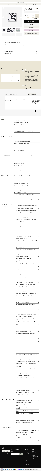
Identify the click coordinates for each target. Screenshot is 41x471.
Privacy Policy (27, 464)
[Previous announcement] (1, 1)
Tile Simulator (31, 30)
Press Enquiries (27, 453)
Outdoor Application (35, 456)
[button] (3, 17)
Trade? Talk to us (31, 27)
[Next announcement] (39, 1)
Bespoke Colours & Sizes (35, 451)
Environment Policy (8, 80)
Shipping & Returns (27, 461)
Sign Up (21, 453)
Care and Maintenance (35, 452)
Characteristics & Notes (34, 458)
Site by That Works (36, 469)
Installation (33, 455)
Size (24, 10)
